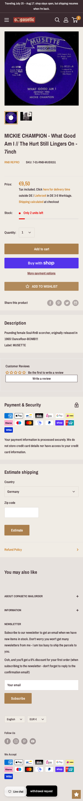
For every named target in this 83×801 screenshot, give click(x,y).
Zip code (9, 502)
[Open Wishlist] (76, 794)
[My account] (66, 19)
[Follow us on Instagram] (16, 741)
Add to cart (41, 248)
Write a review (42, 378)
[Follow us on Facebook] (7, 741)
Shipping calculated (31, 201)
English (11, 719)
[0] (75, 20)
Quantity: (10, 232)
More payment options (41, 273)
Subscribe (18, 698)
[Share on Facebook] (50, 303)
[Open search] (57, 19)
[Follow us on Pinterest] (24, 741)
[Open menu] (6, 20)
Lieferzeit (40, 195)
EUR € (33, 719)
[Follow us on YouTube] (33, 741)
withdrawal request (41, 791)
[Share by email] (75, 303)
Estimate (17, 530)
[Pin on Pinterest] (59, 303)
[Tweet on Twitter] (67, 303)
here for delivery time (56, 189)
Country (9, 481)
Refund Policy (13, 549)
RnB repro (11, 162)
